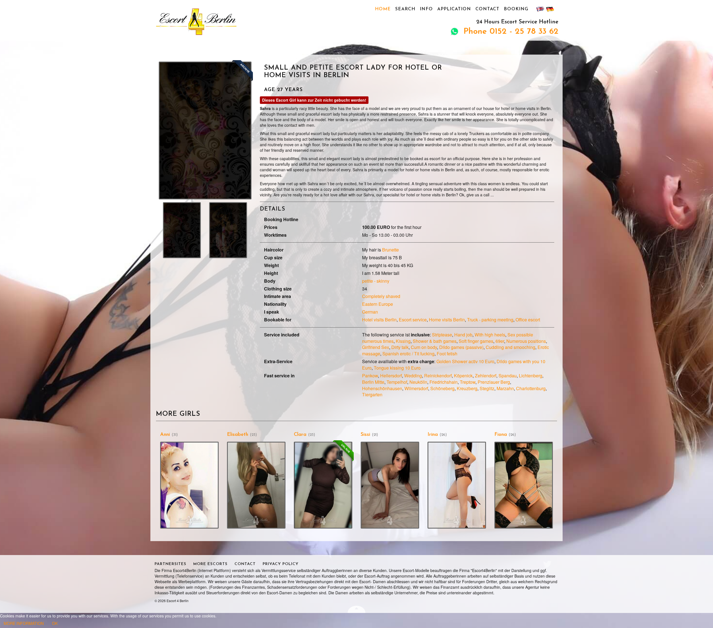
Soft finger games (476, 341)
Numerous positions (526, 341)
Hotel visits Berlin (379, 319)
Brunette (390, 249)
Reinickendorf (438, 375)
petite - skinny (375, 281)
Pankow (370, 375)
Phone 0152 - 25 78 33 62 (510, 31)
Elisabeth (237, 434)
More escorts (210, 564)
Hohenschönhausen (382, 388)
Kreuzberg (467, 388)
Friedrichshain (443, 382)
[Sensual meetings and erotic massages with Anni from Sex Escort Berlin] (189, 485)
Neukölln (418, 382)
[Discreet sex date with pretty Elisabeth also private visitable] (256, 485)
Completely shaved (381, 296)
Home (383, 9)
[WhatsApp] (454, 32)
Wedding (413, 375)
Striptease (442, 334)
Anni (165, 434)
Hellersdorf (391, 375)
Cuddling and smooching (510, 347)
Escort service (413, 319)
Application (454, 9)
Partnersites (170, 564)
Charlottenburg (531, 388)
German (370, 312)
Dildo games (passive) (461, 347)
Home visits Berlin (447, 319)
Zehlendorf (485, 375)
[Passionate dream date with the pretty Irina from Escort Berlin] (457, 485)
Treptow (467, 382)
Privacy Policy (281, 564)
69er (499, 341)
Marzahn (505, 388)
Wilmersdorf (416, 388)
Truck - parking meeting (490, 319)
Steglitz (487, 388)
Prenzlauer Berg (494, 382)
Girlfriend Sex (375, 347)
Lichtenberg (530, 375)
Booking (516, 9)
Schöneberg (442, 388)
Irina (433, 434)
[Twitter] (547, 564)
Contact (487, 9)
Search (405, 9)
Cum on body (424, 347)
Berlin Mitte (373, 382)
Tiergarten (372, 394)
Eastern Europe (377, 304)
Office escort (528, 319)
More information (24, 623)
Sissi (365, 434)
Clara (300, 434)
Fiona (500, 434)
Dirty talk (400, 347)
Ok (55, 623)
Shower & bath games (434, 341)
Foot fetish (447, 353)
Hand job (463, 334)
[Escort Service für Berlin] (219, 21)
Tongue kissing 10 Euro (397, 368)
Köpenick (463, 375)
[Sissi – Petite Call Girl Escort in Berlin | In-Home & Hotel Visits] (390, 485)
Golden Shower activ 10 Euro (465, 361)
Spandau (508, 375)
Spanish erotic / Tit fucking (408, 353)
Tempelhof (397, 382)
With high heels (490, 334)
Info (426, 9)
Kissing (403, 341)
